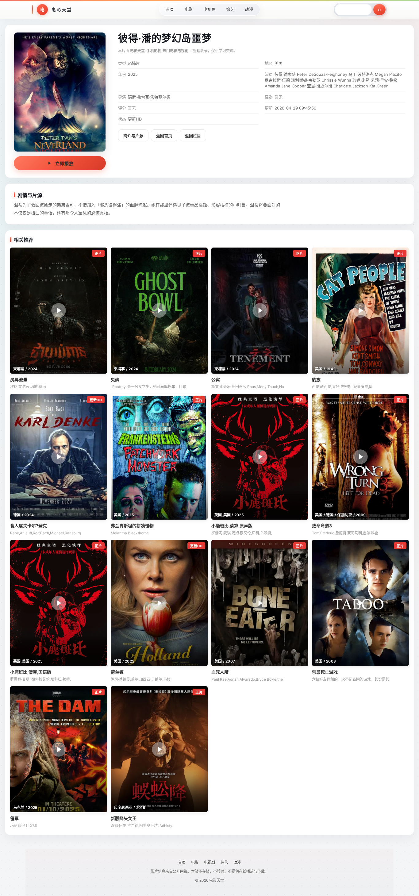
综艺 (230, 9)
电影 (189, 9)
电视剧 (209, 9)
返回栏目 (193, 135)
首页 (170, 9)
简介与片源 (133, 135)
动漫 (249, 9)
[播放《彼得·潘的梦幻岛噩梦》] (60, 92)
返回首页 (164, 135)
